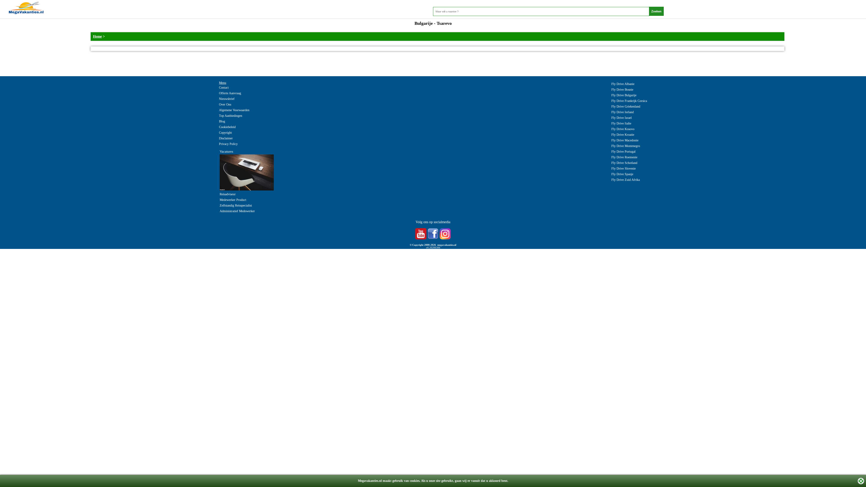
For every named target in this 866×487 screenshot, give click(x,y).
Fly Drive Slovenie (623, 168)
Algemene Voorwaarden (234, 110)
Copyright (225, 132)
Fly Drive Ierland (622, 112)
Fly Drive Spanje (622, 174)
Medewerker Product (233, 200)
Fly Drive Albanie (622, 84)
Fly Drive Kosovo (622, 129)
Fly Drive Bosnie (622, 89)
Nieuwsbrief (227, 99)
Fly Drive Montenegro (625, 146)
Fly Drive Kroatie (622, 134)
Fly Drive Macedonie (624, 140)
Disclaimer (226, 138)
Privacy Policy (228, 144)
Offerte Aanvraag (230, 93)
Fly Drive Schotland (624, 163)
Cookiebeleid (227, 127)
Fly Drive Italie (621, 123)
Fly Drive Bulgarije (623, 95)
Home (97, 36)
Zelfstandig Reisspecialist (236, 205)
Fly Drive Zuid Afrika (625, 179)
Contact (224, 87)
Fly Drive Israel (621, 117)
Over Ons (225, 104)
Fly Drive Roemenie (624, 157)
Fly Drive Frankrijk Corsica (629, 101)
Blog (222, 121)
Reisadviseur (228, 194)
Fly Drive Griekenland (625, 106)
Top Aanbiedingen (230, 115)
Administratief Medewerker (237, 211)
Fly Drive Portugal (623, 151)
